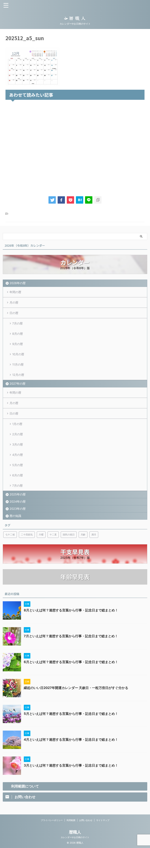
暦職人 (75, 832)
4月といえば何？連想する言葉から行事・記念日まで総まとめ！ (71, 739)
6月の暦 (17, 475)
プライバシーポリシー (52, 820)
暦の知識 (15, 516)
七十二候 (10, 534)
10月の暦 (18, 354)
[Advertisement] (75, 147)
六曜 (41, 534)
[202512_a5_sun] (79, 200)
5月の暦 (17, 465)
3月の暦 (17, 444)
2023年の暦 (18, 508)
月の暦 (14, 302)
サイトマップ (102, 820)
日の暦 (14, 313)
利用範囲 (71, 820)
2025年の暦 (18, 494)
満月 (93, 534)
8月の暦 (17, 333)
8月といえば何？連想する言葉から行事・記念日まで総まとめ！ (71, 610)
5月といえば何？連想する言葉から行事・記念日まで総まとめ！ (71, 714)
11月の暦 (18, 364)
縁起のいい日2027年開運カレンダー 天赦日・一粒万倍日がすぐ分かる (76, 688)
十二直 (53, 534)
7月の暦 (17, 323)
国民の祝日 (69, 534)
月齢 (83, 534)
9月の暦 (17, 344)
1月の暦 (17, 424)
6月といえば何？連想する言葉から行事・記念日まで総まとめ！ (71, 662)
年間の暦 (15, 292)
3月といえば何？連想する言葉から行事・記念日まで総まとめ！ (71, 765)
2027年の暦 (17, 383)
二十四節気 (27, 534)
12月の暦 (18, 375)
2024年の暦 (18, 501)
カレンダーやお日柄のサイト (75, 837)
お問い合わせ (85, 820)
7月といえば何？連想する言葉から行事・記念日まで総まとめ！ (71, 636)
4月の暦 (17, 455)
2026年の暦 (18, 283)
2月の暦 (17, 434)
